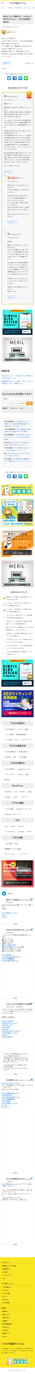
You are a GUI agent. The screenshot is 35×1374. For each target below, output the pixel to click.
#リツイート (6, 1107)
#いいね (4, 1105)
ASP (10, 426)
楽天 (27, 437)
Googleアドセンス (24, 769)
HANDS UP (6, 1327)
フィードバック (23, 854)
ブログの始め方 (19, 421)
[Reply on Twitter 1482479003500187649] (3, 924)
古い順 (21, 408)
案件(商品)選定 (22, 424)
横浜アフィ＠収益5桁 (13, 900)
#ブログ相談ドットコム (9, 913)
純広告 (6, 439)
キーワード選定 (23, 729)
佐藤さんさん (11, 32)
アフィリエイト (14, 437)
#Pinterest (5, 1029)
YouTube (20, 453)
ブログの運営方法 (22, 429)
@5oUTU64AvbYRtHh (26, 900)
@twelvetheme (29, 930)
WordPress (16, 442)
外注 (16, 27)
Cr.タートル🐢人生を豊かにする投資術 (19, 1004)
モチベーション (17, 461)
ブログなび (6, 1330)
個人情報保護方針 (7, 1324)
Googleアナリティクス (23, 809)
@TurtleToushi (10, 1006)
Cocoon (17, 445)
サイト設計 (8, 740)
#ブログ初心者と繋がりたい (11, 957)
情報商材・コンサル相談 (13, 849)
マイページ (6, 1290)
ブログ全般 (15, 459)
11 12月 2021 (10, 932)
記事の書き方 (23, 752)
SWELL (6, 445)
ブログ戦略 (23, 431)
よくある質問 (6, 1302)
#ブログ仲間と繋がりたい (10, 961)
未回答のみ (14, 408)
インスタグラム (10, 831)
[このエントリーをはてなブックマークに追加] (20, 79)
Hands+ (5, 1336)
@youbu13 (29, 1179)
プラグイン (24, 445)
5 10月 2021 (10, 1181)
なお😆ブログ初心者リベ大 (15, 930)
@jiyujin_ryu (22, 1080)
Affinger (11, 445)
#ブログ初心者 (7, 955)
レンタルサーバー (18, 426)
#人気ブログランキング (9, 1023)
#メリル (4, 915)
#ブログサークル (7, 1025)
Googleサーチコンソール (17, 450)
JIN (22, 442)
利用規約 (5, 1321)
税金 (21, 459)
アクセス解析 (17, 448)
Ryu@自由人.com (12, 1080)
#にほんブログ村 (7, 1021)
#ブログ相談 (6, 1101)
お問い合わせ (6, 1317)
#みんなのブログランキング (11, 1031)
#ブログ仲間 (6, 1037)
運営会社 (5, 1311)
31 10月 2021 (19, 1006)
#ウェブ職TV (8, 945)
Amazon (22, 437)
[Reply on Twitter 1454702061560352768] (3, 1074)
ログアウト (6, 1299)
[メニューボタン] (2, 3)
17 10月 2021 (30, 1080)
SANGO (26, 442)
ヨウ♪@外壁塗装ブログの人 (15, 1179)
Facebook (10, 455)
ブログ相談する (7, 1287)
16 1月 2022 (10, 902)
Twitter (14, 453)
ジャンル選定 (13, 424)
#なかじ (4, 917)
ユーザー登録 (6, 1293)
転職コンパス (6, 1333)
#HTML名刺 (6, 1027)
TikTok (17, 455)
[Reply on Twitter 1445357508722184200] (3, 1244)
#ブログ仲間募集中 (8, 959)
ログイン (5, 1296)
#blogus (4, 1035)
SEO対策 (13, 431)
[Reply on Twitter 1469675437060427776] (3, 998)
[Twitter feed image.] (17, 920)
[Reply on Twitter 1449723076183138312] (3, 1173)
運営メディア (6, 1314)
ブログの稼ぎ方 (19, 434)
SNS (9, 453)
